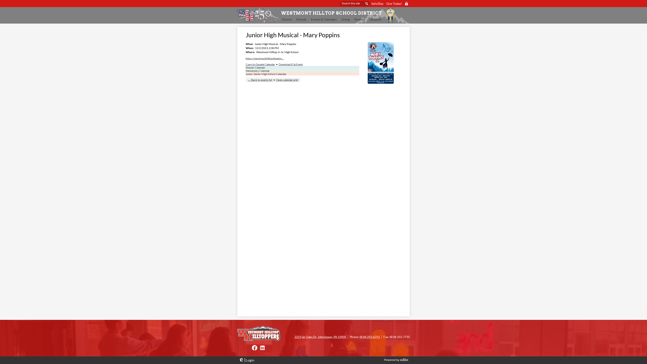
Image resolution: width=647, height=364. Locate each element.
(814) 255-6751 (370, 337)
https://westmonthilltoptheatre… (265, 58)
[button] (287, 19)
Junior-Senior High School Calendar (266, 73)
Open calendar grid (287, 79)
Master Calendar (255, 67)
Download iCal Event (291, 64)
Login (246, 360)
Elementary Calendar (258, 70)
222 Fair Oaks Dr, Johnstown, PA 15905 (320, 337)
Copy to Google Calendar (260, 64)
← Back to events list (260, 79)
